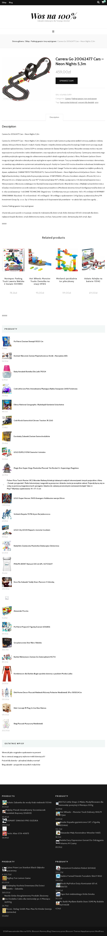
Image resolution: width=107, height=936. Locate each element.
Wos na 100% (53, 15)
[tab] (54, 117)
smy (96, 102)
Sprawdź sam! (67, 81)
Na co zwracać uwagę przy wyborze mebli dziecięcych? (23, 756)
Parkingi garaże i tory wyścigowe (84, 98)
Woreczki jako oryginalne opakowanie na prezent (21, 752)
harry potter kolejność (69, 102)
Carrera (68, 98)
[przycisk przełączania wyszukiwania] (98, 2)
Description (54, 117)
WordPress (99, 931)
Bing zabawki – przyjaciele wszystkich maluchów (21, 764)
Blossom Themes (73, 931)
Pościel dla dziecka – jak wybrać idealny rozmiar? (21, 760)
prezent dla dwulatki (86, 102)
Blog (11, 2)
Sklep (4, 2)
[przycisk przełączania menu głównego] (53, 31)
